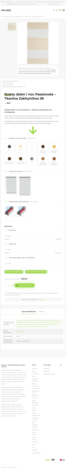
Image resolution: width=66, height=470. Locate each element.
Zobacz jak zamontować (35, 271)
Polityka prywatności (49, 374)
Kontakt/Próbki (36, 453)
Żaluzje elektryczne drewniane (35, 403)
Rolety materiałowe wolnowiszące (36, 386)
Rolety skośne (34, 409)
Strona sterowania (15, 171)
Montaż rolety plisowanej (35, 440)
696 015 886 (41, 299)
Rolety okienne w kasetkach (35, 379)
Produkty (34, 368)
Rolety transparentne (36, 414)
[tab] (28, 311)
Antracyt (19, 320)
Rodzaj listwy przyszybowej (18, 201)
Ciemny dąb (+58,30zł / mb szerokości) (44, 320)
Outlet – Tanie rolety (35, 372)
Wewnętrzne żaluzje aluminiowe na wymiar (35, 394)
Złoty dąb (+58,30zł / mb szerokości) (35, 326)
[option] (12, 26)
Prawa (22, 331)
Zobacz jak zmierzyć (13, 271)
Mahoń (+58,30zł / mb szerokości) (46, 322)
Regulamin (46, 368)
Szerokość (10, 230)
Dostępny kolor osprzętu (17, 138)
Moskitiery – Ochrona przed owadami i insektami (35, 422)
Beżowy (25, 320)
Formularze (46, 371)
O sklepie (34, 450)
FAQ (33, 444)
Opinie (41, 312)
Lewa (18, 331)
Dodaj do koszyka (26, 285)
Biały (29, 320)
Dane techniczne (29, 312)
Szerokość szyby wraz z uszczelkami (19, 257)
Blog (33, 447)
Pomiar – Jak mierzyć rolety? (35, 432)
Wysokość (10, 244)
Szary (35, 324)
